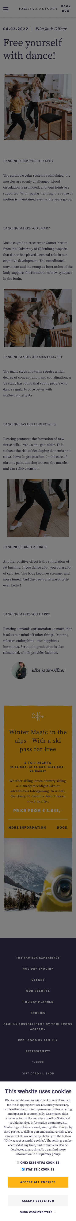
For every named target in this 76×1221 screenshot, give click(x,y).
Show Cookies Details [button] (36, 1212)
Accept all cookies (38, 1182)
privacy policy (50, 1154)
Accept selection (38, 1201)
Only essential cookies (39, 1162)
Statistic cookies (39, 1169)
